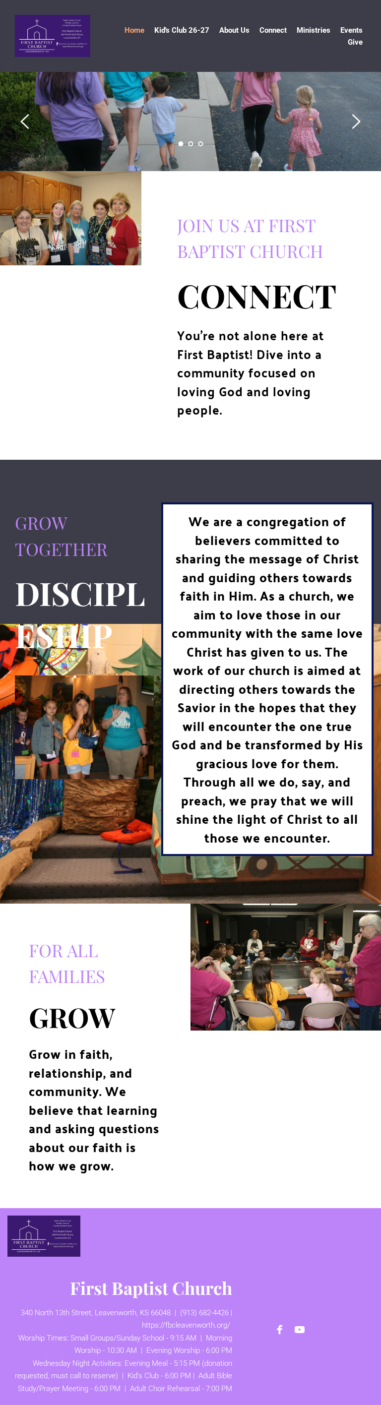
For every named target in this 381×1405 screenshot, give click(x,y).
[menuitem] (134, 30)
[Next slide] (355, 121)
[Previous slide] (25, 121)
